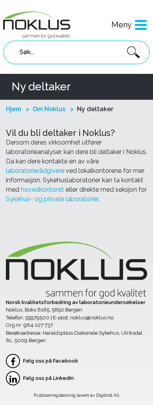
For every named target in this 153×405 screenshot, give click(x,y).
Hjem (13, 109)
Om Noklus (49, 109)
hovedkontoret (42, 189)
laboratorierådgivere (35, 170)
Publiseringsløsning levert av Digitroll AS (76, 395)
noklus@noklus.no (91, 318)
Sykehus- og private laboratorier (52, 199)
